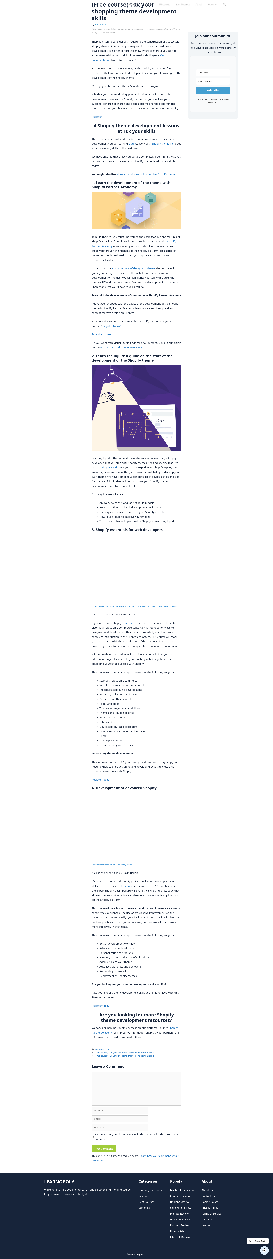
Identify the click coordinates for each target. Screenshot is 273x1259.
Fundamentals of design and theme (133, 268)
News (211, 4)
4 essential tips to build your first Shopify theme (146, 174)
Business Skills (102, 1049)
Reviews (149, 4)
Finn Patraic (101, 24)
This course (126, 886)
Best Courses (183, 4)
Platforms (134, 4)
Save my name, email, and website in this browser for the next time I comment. (136, 1137)
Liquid (132, 143)
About (199, 4)
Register (97, 116)
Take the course (101, 334)
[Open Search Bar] (224, 4)
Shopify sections (111, 467)
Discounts (164, 4)
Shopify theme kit (162, 143)
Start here (129, 623)
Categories (114, 4)
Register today (100, 779)
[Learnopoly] (60, 4)
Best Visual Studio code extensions (121, 347)
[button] (264, 1250)
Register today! (112, 326)
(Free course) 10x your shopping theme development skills (124, 1052)
